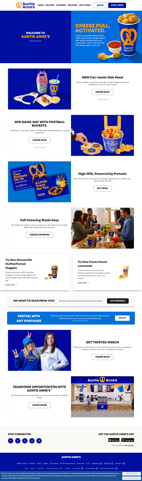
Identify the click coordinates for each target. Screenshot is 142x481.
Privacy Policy (35, 478)
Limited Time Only (102, 99)
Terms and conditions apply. (80, 321)
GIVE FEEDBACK (118, 301)
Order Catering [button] (39, 235)
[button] (100, 5)
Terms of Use (86, 476)
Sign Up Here (129, 445)
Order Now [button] (102, 92)
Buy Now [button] (102, 188)
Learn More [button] (39, 405)
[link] (25, 5)
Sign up (122, 318)
